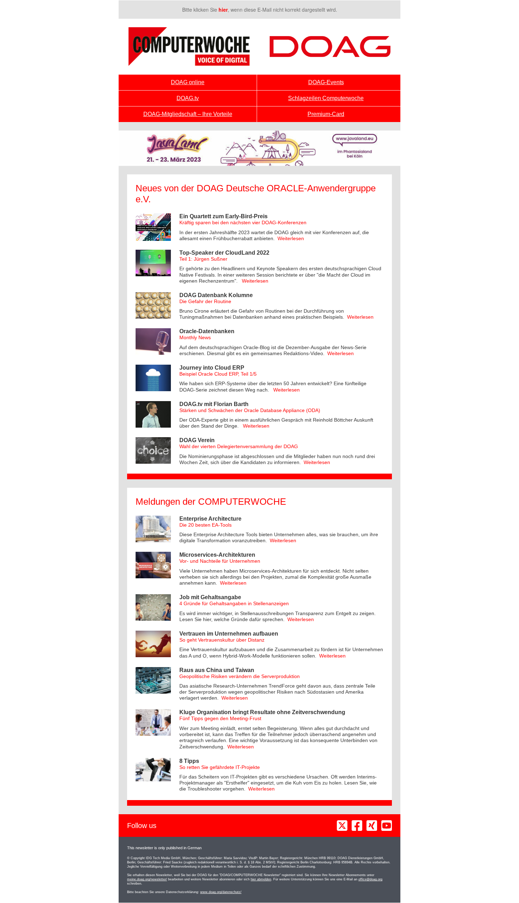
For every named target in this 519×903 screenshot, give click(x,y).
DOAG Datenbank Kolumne (216, 295)
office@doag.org (370, 879)
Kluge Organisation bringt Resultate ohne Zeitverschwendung (262, 712)
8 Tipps (189, 761)
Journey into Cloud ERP (211, 368)
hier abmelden (261, 879)
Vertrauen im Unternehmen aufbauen (228, 634)
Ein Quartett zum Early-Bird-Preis (223, 216)
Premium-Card (326, 114)
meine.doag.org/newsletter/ (147, 879)
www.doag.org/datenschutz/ (220, 892)
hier (223, 9)
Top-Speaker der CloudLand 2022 (224, 253)
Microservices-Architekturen (217, 555)
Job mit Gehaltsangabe (210, 597)
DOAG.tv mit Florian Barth (214, 404)
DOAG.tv (188, 98)
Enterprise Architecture (210, 519)
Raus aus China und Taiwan (216, 670)
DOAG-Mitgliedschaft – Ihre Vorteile (187, 114)
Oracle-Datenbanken (206, 331)
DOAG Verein (197, 440)
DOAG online (187, 82)
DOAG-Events (326, 82)
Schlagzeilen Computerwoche (326, 98)
